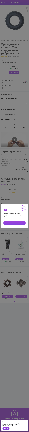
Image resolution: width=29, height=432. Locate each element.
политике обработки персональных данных (11, 425)
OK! (14, 223)
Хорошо (6, 428)
